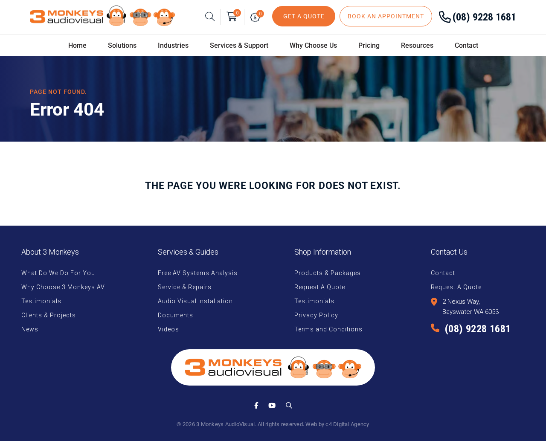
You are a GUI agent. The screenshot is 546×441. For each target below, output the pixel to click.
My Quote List (257, 17)
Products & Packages (327, 273)
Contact (466, 45)
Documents (175, 315)
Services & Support (239, 45)
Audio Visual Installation (195, 301)
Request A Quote (319, 287)
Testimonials (41, 301)
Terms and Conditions (328, 329)
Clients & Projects (48, 315)
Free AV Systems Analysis (198, 273)
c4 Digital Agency (347, 424)
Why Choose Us (313, 45)
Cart (237, 13)
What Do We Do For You (58, 273)
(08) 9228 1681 (484, 17)
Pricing (369, 45)
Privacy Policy (316, 315)
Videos (168, 329)
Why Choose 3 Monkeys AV (63, 287)
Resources (417, 45)
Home (77, 45)
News (29, 329)
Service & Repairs (185, 287)
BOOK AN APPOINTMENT (386, 16)
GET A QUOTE (304, 16)
